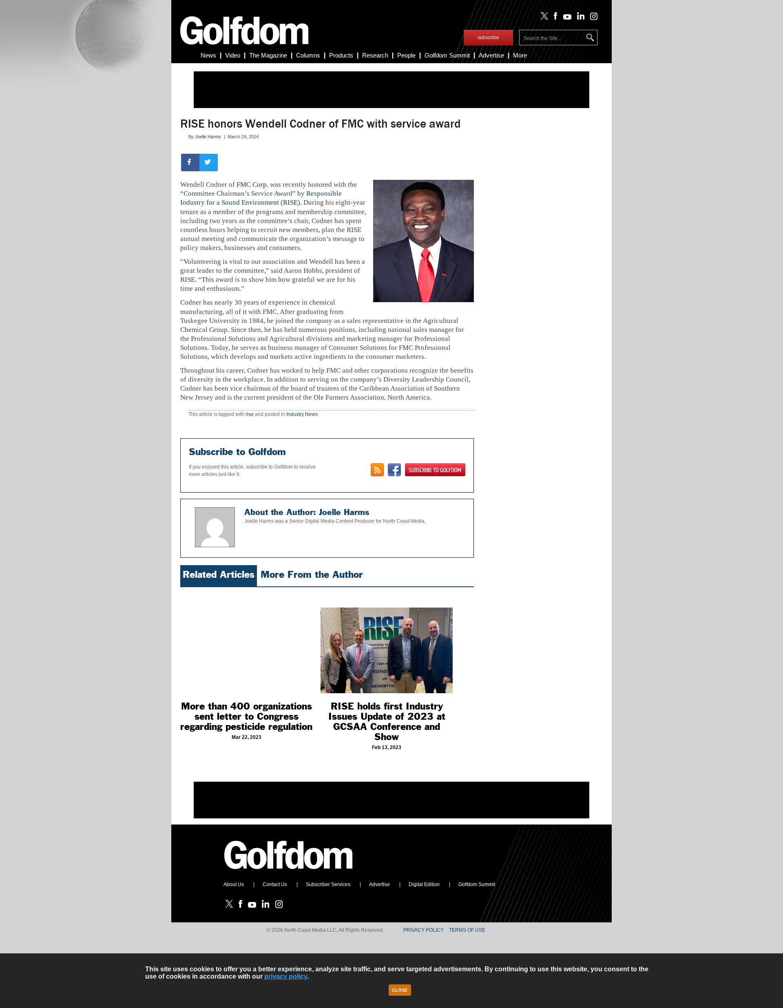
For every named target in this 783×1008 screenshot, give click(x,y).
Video (232, 55)
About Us (233, 884)
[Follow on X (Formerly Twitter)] (542, 18)
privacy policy (285, 976)
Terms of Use (467, 930)
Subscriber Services (328, 884)
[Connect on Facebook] (394, 469)
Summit (447, 55)
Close (399, 990)
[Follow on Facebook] (554, 18)
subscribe (488, 37)
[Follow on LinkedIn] (579, 18)
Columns (308, 55)
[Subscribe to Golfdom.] (435, 469)
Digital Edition (424, 884)
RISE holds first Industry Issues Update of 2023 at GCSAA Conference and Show (386, 722)
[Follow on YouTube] (565, 18)
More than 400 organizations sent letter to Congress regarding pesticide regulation (246, 716)
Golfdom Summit (476, 884)
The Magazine (268, 55)
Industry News (302, 414)
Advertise (491, 55)
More (520, 55)
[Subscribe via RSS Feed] (377, 469)
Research (375, 55)
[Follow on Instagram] (591, 18)
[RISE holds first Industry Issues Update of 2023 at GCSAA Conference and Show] (387, 642)
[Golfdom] (288, 872)
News (208, 55)
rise (250, 414)
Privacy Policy (423, 930)
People (406, 55)
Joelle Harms (208, 136)
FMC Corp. (252, 184)
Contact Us (275, 884)
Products (341, 55)
